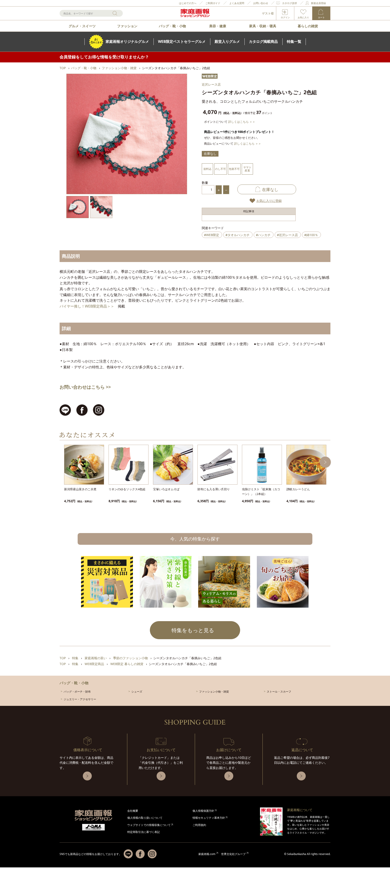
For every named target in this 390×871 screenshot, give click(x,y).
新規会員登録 (318, 3)
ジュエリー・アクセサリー (80, 699)
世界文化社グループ (233, 854)
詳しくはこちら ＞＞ (241, 122)
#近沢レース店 (287, 235)
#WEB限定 (211, 235)
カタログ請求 (289, 3)
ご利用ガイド (212, 3)
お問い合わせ (260, 3)
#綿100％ (311, 235)
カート (321, 17)
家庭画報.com (206, 854)
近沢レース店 (211, 84)
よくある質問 (236, 3)
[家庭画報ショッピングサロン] (195, 13)
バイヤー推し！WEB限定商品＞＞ (87, 306)
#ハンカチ (263, 235)
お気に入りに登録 (269, 200)
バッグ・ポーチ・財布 (77, 691)
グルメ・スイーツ (82, 26)
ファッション (127, 26)
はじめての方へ (187, 3)
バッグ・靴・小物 (172, 26)
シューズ (136, 691)
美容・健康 (217, 26)
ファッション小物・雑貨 (214, 691)
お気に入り (303, 17)
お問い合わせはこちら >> (85, 387)
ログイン (285, 17)
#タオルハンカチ (237, 235)
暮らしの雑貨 (308, 26)
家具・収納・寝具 (262, 26)
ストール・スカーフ (279, 691)
